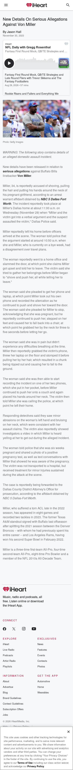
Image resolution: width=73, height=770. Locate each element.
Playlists (7, 666)
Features (42, 649)
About (6, 681)
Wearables (43, 692)
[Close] (68, 732)
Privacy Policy (35, 766)
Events (41, 655)
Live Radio (8, 649)
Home (40, 687)
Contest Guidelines (13, 703)
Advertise (8, 687)
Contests (42, 661)
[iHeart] (36, 5)
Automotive (43, 681)
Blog (5, 692)
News (40, 644)
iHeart (6, 644)
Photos (41, 666)
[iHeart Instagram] (23, 628)
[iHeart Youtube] (34, 628)
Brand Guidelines (12, 698)
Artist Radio (9, 661)
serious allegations (16, 171)
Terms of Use (25, 762)
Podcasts (8, 655)
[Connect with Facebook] (4, 628)
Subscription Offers (13, 709)
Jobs (5, 714)
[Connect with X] (13, 628)
